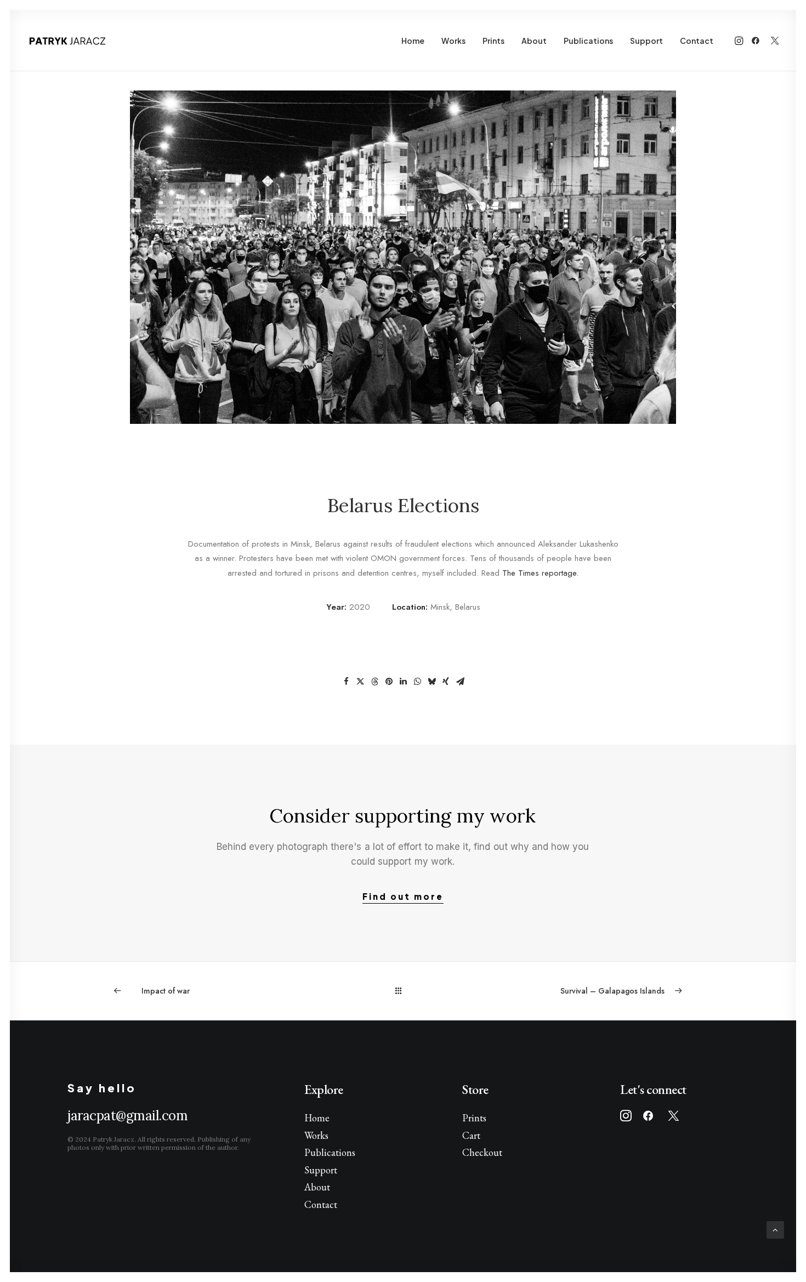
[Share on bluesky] (431, 681)
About (534, 41)
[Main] (403, 990)
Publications (588, 41)
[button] (740, 40)
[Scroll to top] (775, 1229)
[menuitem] (413, 40)
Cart (471, 1135)
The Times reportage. (540, 573)
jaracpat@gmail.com (127, 1115)
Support (646, 41)
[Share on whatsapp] (417, 681)
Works (453, 41)
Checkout (482, 1152)
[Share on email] (460, 681)
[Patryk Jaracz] (67, 41)
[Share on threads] (374, 681)
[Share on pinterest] (388, 681)
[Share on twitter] (360, 681)
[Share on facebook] (346, 681)
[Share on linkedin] (403, 681)
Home (412, 41)
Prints (493, 41)
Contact (696, 41)
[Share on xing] (445, 681)
